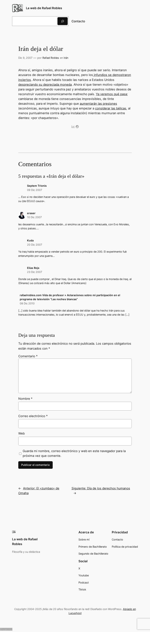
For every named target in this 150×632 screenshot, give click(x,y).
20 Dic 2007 (34, 244)
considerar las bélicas (110, 108)
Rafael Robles (50, 57)
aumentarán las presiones (98, 103)
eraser (31, 213)
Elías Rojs (33, 267)
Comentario (28, 356)
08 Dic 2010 (27, 303)
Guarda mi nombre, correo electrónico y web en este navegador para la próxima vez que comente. (74, 453)
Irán (66, 57)
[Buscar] (62, 21)
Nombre (25, 398)
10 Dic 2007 (34, 217)
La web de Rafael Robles (44, 8)
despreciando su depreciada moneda (45, 84)
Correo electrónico (33, 416)
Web (21, 433)
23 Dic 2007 (34, 271)
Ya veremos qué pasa (111, 94)
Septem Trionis (37, 185)
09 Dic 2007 (34, 189)
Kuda (30, 240)
